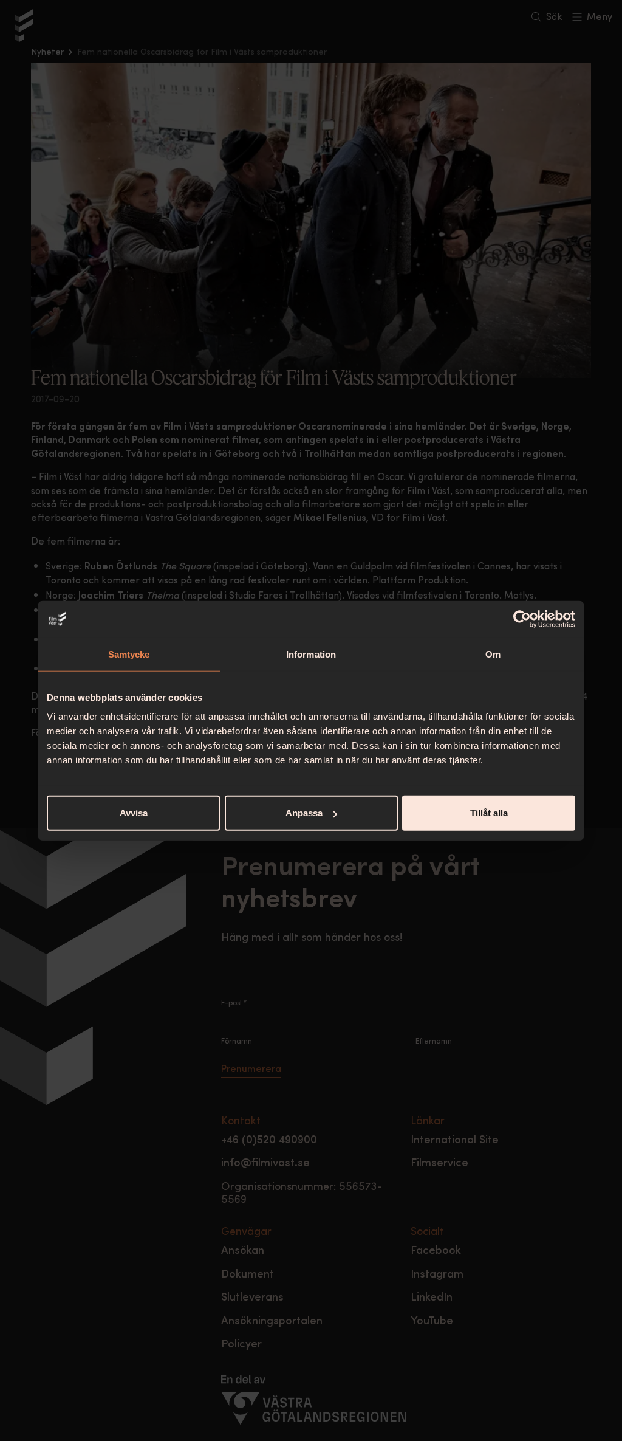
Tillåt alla (489, 813)
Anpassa (304, 813)
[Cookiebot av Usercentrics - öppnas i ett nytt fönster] (522, 619)
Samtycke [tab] (129, 653)
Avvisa (134, 813)
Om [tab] (493, 653)
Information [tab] (311, 653)
